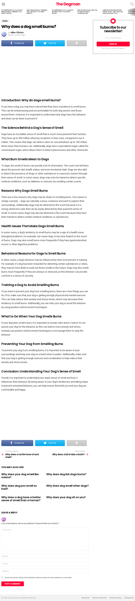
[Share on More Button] (77, 43)
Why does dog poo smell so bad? (19, 487)
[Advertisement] (45, 70)
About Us (85, 598)
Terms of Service (99, 598)
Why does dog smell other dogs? (67, 486)
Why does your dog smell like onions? (20, 475)
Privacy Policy (115, 598)
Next (133, 12)
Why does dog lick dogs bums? (66, 474)
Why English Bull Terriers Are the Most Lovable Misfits (37, 11)
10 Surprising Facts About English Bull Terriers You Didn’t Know (12, 11)
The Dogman (68, 4)
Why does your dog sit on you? (66, 497)
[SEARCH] (132, 4)
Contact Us (129, 598)
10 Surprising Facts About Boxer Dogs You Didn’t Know (62, 11)
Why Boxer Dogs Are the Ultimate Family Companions (87, 11)
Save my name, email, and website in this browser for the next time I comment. (38, 578)
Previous (1, 12)
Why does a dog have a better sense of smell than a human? (21, 498)
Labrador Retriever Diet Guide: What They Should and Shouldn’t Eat (113, 11)
